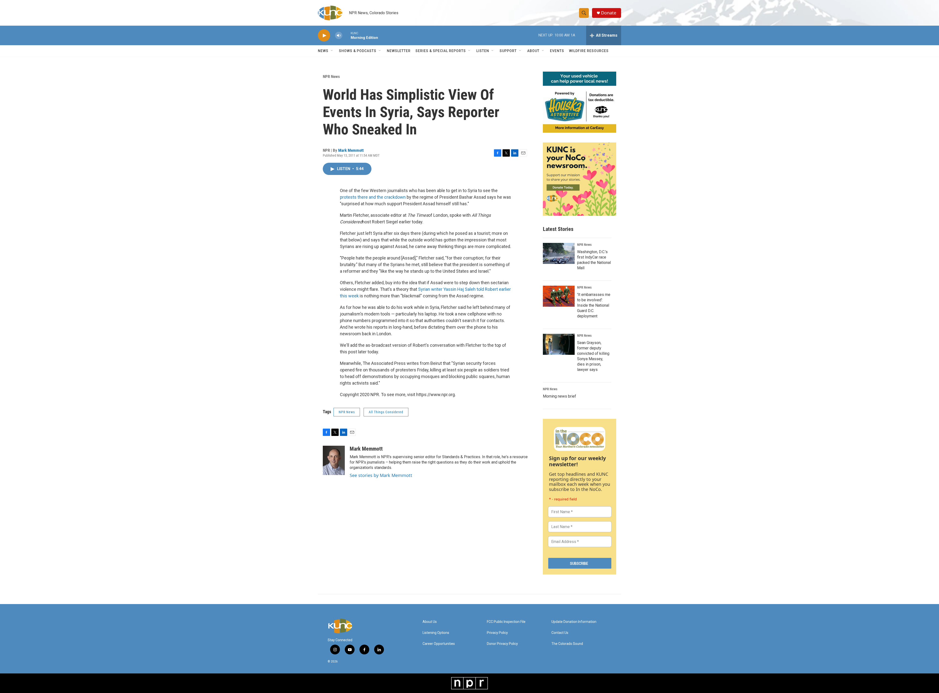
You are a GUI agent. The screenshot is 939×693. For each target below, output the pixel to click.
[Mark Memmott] (334, 460)
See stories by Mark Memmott (381, 475)
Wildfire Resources (589, 51)
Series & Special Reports (440, 51)
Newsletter (399, 51)
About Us (430, 622)
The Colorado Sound (567, 644)
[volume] (339, 35)
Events (557, 51)
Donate (608, 12)
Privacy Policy (497, 633)
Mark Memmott (351, 150)
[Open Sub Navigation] (332, 51)
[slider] (346, 35)
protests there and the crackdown (373, 197)
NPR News (331, 76)
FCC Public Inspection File (506, 622)
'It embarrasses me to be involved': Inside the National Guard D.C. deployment (593, 305)
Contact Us (559, 633)
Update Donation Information (573, 622)
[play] (324, 35)
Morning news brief (559, 396)
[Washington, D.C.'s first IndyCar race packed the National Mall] (559, 253)
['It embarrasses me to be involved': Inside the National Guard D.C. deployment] (559, 296)
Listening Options (436, 633)
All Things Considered (386, 412)
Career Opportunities (439, 644)
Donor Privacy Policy (502, 644)
